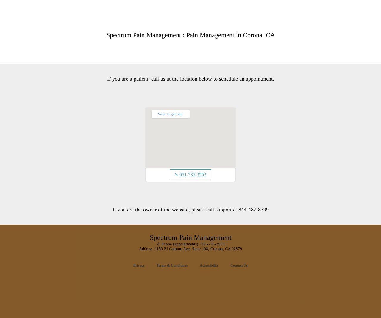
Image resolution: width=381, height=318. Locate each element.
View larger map (171, 114)
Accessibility (209, 265)
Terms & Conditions (172, 265)
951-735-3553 (190, 174)
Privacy (139, 265)
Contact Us (239, 265)
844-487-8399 (253, 209)
